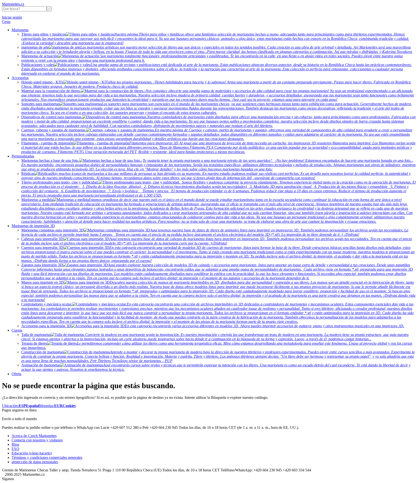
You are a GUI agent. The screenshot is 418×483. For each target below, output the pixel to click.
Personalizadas (23, 156)
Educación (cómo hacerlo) (32, 453)
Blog (15, 444)
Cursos (17, 330)
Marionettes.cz (13, 4)
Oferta (16, 374)
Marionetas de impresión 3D (33, 226)
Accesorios (20, 78)
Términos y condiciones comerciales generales (47, 457)
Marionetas (20, 30)
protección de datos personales (35, 462)
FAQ (15, 449)
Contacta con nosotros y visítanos (37, 440)
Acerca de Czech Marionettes (34, 436)
